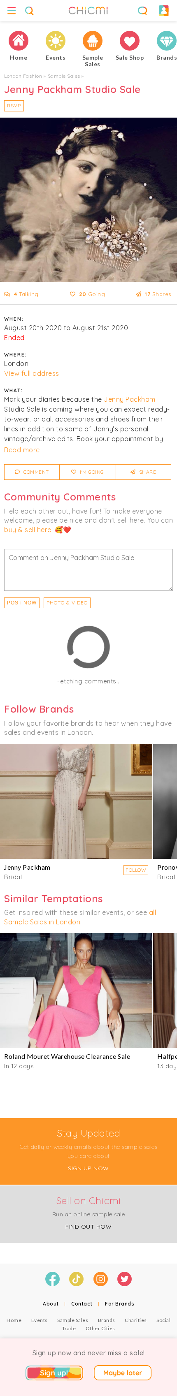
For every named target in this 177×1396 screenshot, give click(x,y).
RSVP (14, 105)
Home (14, 1320)
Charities (136, 1320)
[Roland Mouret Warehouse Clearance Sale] (76, 990)
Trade (69, 1328)
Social (163, 1320)
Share (146, 472)
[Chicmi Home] (18, 41)
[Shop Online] (129, 41)
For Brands (119, 1304)
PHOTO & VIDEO (67, 603)
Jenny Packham (130, 399)
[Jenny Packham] (76, 801)
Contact (82, 1304)
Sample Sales (64, 76)
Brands (106, 1320)
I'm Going (91, 472)
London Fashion (23, 76)
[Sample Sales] (92, 41)
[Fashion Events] (55, 41)
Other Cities (100, 1328)
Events (39, 1320)
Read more (22, 450)
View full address (31, 373)
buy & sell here (27, 530)
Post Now (22, 603)
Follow (136, 870)
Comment (35, 472)
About (51, 1304)
